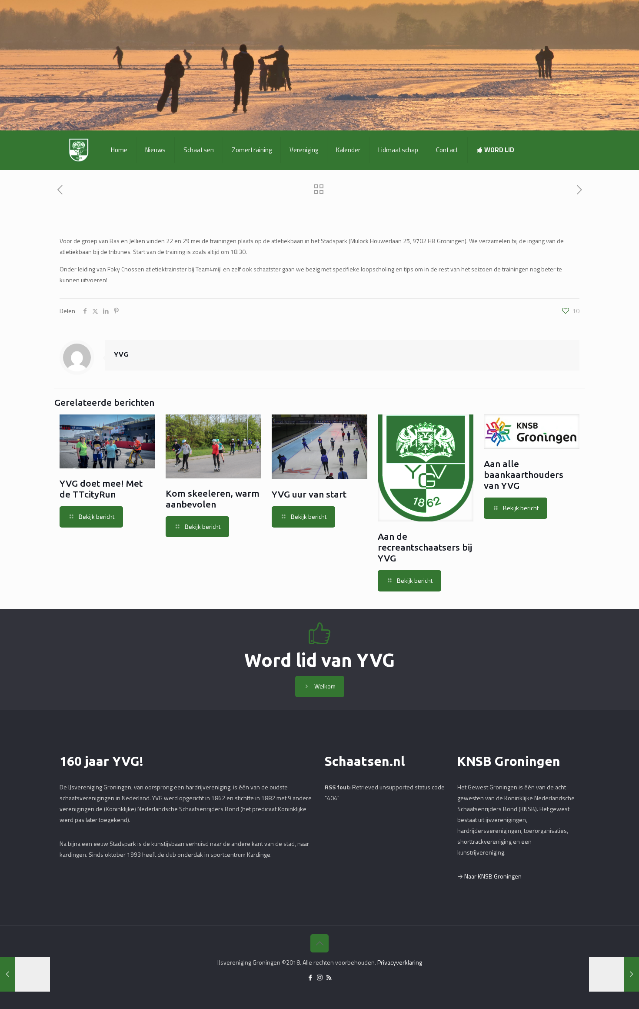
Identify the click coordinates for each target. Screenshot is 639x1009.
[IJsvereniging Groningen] (78, 150)
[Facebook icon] (310, 977)
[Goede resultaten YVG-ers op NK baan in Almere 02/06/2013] (614, 974)
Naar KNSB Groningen (493, 876)
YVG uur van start (309, 494)
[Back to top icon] (319, 943)
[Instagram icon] (319, 977)
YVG (121, 354)
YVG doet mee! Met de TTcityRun (101, 488)
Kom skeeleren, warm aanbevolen (213, 498)
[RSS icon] (329, 977)
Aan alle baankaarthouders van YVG (523, 474)
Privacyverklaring (399, 962)
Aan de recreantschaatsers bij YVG (425, 547)
